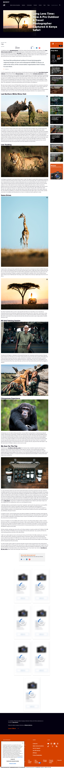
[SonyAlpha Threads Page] (57, 744)
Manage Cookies (12, 763)
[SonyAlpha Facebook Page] (54, 744)
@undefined (15, 722)
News (35, 752)
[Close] (22, 743)
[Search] (60, 5)
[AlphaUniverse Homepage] (4, 5)
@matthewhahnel (14, 50)
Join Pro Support (36, 748)
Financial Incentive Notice (51, 761)
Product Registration (37, 755)
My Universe (55, 5)
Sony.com (59, 760)
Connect (35, 5)
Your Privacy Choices (36, 761)
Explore (23, 5)
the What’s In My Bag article (14, 447)
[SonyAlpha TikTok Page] (48, 746)
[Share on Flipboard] (39, 48)
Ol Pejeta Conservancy (38, 73)
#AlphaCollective (28, 725)
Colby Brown (7, 500)
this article (19, 53)
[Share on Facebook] (31, 47)
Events (40, 5)
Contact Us (35, 743)
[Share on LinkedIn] (36, 48)
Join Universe (36, 750)
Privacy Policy (20, 757)
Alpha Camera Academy (15, 5)
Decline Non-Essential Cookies (13, 761)
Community (29, 5)
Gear (45, 5)
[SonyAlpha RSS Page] (56, 746)
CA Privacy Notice (30, 761)
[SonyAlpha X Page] (52, 746)
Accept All (13, 759)
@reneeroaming (19, 73)
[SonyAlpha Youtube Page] (48, 744)
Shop (49, 5)
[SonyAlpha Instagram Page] (51, 744)
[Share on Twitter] (33, 48)
